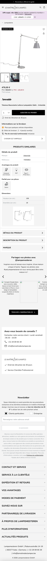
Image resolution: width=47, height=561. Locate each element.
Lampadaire (8, 23)
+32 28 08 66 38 (15, 342)
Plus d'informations (15, 528)
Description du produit (15, 240)
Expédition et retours (16, 482)
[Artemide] (13, 99)
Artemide (27, 155)
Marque (7, 247)
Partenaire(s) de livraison (19, 513)
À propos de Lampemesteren (20, 521)
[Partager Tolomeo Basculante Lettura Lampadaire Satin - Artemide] (43, 33)
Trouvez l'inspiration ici (22, 312)
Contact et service (14, 467)
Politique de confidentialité (35, 455)
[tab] (23, 467)
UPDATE (22, 17)
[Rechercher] (40, 7)
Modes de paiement (14, 497)
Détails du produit (12, 233)
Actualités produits (15, 536)
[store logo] (17, 7)
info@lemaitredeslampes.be (19, 346)
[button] (5, 77)
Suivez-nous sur (12, 505)
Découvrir (28, 14)
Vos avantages (11, 490)
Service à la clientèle (16, 474)
